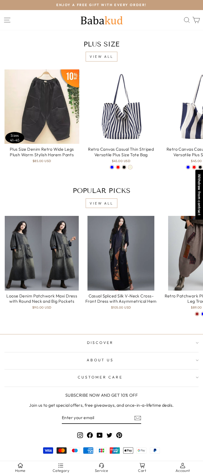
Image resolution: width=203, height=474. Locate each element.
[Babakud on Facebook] (90, 435)
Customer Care (100, 377)
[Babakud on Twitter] (109, 435)
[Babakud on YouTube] (100, 435)
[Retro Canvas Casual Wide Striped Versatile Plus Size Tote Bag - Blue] (188, 167)
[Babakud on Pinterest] (119, 435)
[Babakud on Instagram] (80, 435)
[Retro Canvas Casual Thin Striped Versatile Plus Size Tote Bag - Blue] (112, 167)
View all (101, 56)
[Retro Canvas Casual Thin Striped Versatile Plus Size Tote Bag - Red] (118, 167)
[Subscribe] (137, 418)
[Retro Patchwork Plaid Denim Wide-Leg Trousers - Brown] (197, 314)
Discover (100, 342)
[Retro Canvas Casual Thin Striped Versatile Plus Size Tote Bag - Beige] (130, 167)
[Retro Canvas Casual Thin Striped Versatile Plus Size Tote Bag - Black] (124, 167)
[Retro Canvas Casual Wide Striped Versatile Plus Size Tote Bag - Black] (200, 167)
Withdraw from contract (199, 194)
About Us (100, 360)
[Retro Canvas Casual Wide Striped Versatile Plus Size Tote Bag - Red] (194, 167)
